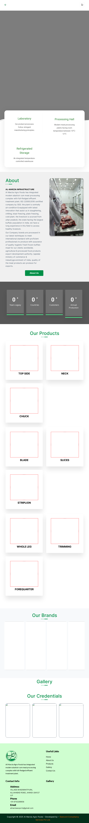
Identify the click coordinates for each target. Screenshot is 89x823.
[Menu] (82, 4)
